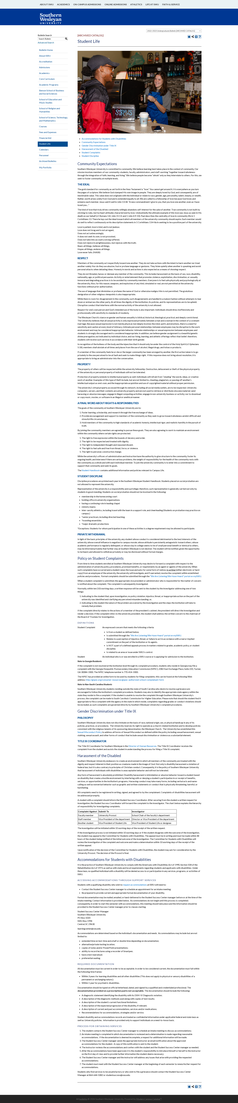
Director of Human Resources (142, 746)
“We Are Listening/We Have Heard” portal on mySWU (175, 576)
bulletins (83, 1099)
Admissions (44, 67)
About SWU (47, 4)
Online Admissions (116, 4)
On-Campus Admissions (87, 4)
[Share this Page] (192, 36)
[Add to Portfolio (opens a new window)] (189, 36)
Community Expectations (94, 142)
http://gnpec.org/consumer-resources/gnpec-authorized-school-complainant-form (125, 679)
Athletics (136, 4)
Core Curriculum (47, 79)
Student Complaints (91, 152)
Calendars (44, 149)
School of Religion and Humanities (49, 110)
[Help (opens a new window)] (199, 36)
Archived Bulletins (47, 161)
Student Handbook (91, 470)
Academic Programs (48, 84)
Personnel (43, 155)
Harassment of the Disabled (95, 149)
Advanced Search (46, 42)
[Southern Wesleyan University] (53, 20)
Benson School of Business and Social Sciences (51, 92)
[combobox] (174, 30)
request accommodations (135, 884)
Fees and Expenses (47, 132)
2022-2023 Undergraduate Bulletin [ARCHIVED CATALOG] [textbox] (171, 31)
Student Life (44, 143)
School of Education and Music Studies (50, 101)
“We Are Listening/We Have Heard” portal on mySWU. (156, 635)
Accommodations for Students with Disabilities (104, 138)
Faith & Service (171, 4)
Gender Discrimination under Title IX (99, 145)
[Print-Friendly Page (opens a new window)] (196, 36)
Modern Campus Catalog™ (148, 1099)
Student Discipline (90, 156)
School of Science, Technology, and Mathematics (53, 119)
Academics (63, 4)
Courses (43, 126)
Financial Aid (45, 138)
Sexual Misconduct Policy (90, 732)
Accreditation (45, 61)
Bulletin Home (46, 50)
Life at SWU (152, 4)
